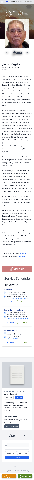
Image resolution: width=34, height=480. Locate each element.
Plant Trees (24, 302)
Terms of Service (22, 472)
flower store (22, 256)
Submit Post (17, 457)
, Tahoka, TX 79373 (12, 339)
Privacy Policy (12, 472)
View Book (9, 398)
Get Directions (10, 302)
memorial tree (24, 253)
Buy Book (19, 398)
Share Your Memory (12, 426)
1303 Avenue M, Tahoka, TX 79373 (17, 298)
